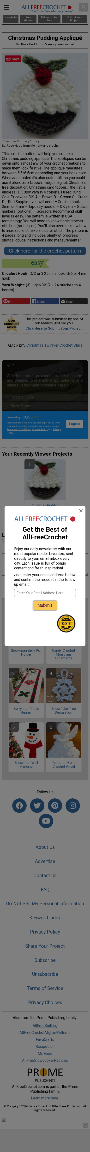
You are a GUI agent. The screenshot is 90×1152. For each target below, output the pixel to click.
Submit (45, 605)
